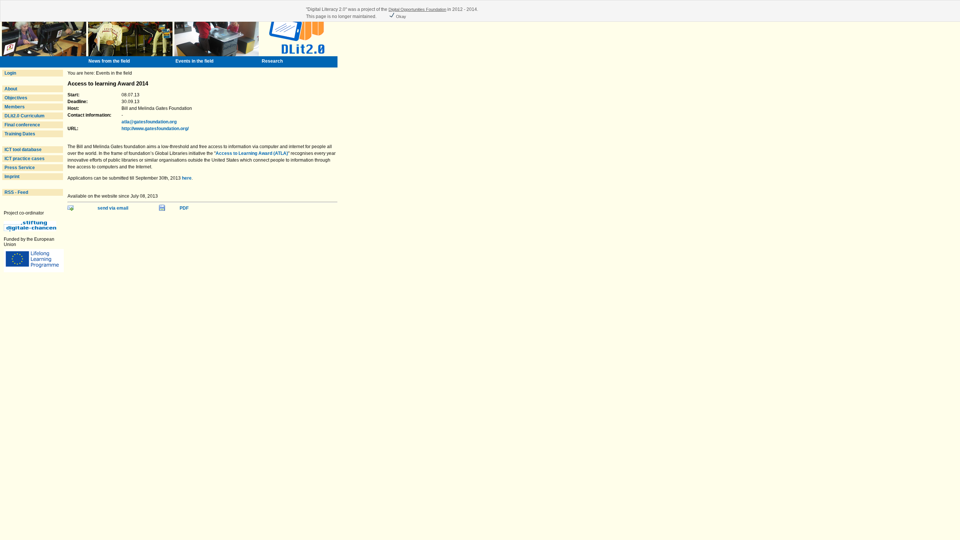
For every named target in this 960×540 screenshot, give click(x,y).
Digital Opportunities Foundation (417, 9)
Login (10, 73)
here (187, 178)
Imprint (12, 176)
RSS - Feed (16, 192)
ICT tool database (23, 149)
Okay (400, 16)
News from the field (109, 61)
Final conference (22, 125)
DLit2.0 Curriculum (24, 115)
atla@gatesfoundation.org (149, 121)
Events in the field (194, 61)
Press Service (19, 167)
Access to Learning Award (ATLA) (252, 153)
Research (272, 61)
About (10, 89)
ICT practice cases (24, 158)
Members (14, 107)
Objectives (15, 97)
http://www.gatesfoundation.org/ (155, 128)
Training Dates (19, 133)
